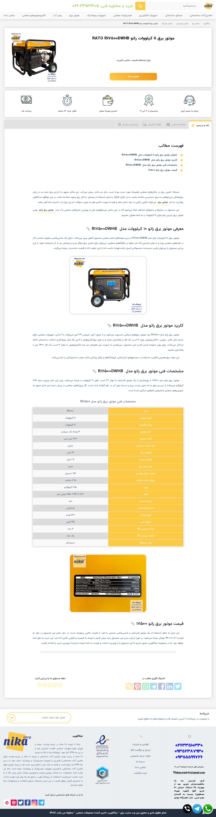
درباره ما (140, 761)
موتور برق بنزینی (182, 24)
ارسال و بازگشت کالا (140, 750)
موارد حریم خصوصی (140, 755)
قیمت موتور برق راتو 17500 (162, 170)
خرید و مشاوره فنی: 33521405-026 (102, 6)
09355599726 (189, 757)
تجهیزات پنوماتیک (96, 15)
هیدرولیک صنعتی (122, 15)
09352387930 (189, 751)
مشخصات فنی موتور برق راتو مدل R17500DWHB (151, 165)
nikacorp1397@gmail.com (190, 772)
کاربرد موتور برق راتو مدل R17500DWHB (155, 160)
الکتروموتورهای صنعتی (34, 15)
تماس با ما (9, 15)
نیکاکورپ (206, 24)
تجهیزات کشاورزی (148, 15)
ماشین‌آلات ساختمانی (201, 15)
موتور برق (74, 15)
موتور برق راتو (167, 24)
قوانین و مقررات (140, 744)
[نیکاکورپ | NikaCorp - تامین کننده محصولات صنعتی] (209, 5)
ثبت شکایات (140, 773)
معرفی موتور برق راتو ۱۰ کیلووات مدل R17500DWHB (149, 155)
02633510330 (189, 745)
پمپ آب (57, 15)
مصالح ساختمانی (173, 15)
